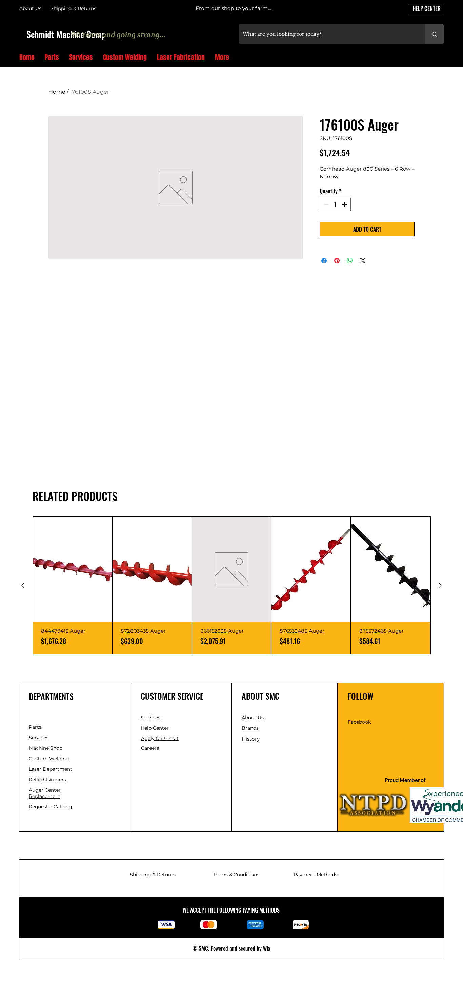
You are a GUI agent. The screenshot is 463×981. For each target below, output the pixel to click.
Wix (266, 948)
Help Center (155, 728)
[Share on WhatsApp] (350, 261)
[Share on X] (363, 261)
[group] (231, 585)
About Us (30, 8)
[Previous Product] (23, 585)
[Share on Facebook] (324, 261)
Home (56, 92)
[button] (441, 58)
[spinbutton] (335, 204)
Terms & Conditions (236, 874)
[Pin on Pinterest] (337, 261)
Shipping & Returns (153, 874)
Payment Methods (315, 874)
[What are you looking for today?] (434, 34)
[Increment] (345, 204)
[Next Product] (440, 585)
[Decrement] (325, 204)
